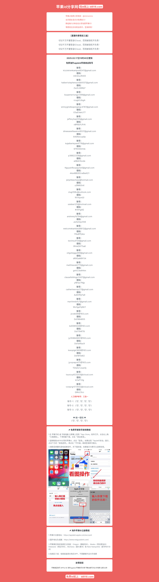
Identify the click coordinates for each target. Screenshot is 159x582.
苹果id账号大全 (90, 568)
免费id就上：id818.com (80, 576)
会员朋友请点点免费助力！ (76, 20)
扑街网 (98, 568)
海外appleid (72, 568)
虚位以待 (104, 568)
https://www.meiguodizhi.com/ (76, 540)
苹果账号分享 (80, 568)
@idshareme (88, 16)
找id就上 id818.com (90, 6)
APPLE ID (64, 568)
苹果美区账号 (55, 568)
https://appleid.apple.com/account (78, 535)
